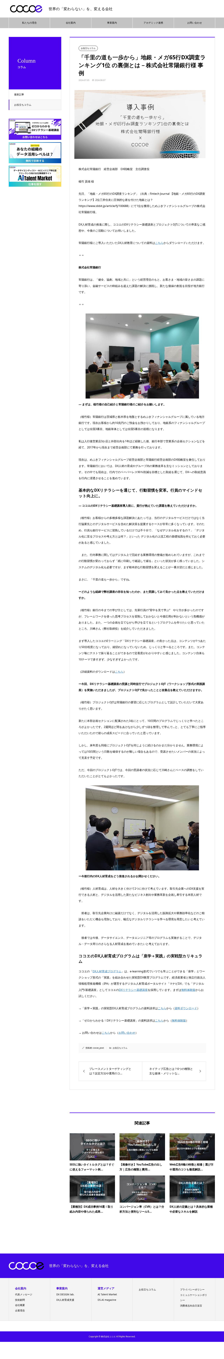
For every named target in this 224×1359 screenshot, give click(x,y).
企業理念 (20, 1310)
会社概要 (20, 1305)
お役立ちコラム (22, 104)
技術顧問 (20, 1299)
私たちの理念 (29, 22)
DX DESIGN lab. (65, 1294)
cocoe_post (98, 1047)
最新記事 (19, 94)
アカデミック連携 (153, 22)
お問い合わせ (194, 22)
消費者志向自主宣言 (191, 1305)
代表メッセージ (23, 1294)
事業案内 (112, 22)
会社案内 (71, 22)
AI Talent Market (107, 1294)
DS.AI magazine (107, 1299)
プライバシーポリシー (192, 1289)
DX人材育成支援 (65, 1299)
